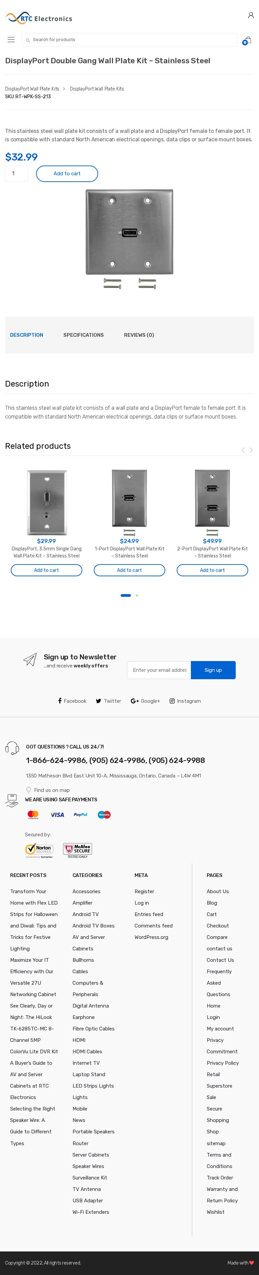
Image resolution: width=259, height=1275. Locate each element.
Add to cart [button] (46, 570)
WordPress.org (151, 937)
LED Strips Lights (93, 1086)
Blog (212, 903)
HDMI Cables (87, 1052)
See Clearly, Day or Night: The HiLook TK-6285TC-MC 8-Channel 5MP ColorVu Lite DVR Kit (34, 1029)
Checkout (218, 926)
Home (214, 1006)
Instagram (189, 701)
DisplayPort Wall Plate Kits (32, 89)
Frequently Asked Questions (219, 983)
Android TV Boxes (94, 926)
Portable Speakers (94, 1132)
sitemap (216, 1143)
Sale (211, 1097)
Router (80, 1143)
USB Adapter (88, 1201)
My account (220, 1029)
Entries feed (149, 914)
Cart (212, 914)
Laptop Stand (89, 1074)
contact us (219, 949)
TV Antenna (87, 1189)
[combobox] (129, 39)
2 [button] (137, 595)
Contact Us (220, 960)
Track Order (220, 1178)
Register (144, 891)
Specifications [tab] (83, 335)
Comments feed (154, 926)
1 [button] (126, 595)
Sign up (213, 670)
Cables (80, 972)
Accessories (86, 891)
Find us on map (52, 790)
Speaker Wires (88, 1166)
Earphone (84, 1017)
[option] (129, 239)
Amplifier (82, 903)
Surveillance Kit (90, 1178)
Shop (213, 1132)
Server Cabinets (91, 1155)
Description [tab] (26, 335)
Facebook (75, 701)
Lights (80, 1097)
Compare (217, 937)
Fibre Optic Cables (94, 1029)
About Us (218, 891)
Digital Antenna (91, 1006)
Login (213, 1017)
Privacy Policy (223, 1063)
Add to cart (67, 174)
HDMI (79, 1040)
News (79, 1120)
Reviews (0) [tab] (139, 335)
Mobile (80, 1109)
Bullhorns (83, 960)
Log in (142, 903)
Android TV (86, 914)
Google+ (150, 701)
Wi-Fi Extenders (91, 1212)
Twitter (112, 701)
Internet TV (86, 1063)
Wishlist (216, 1212)
